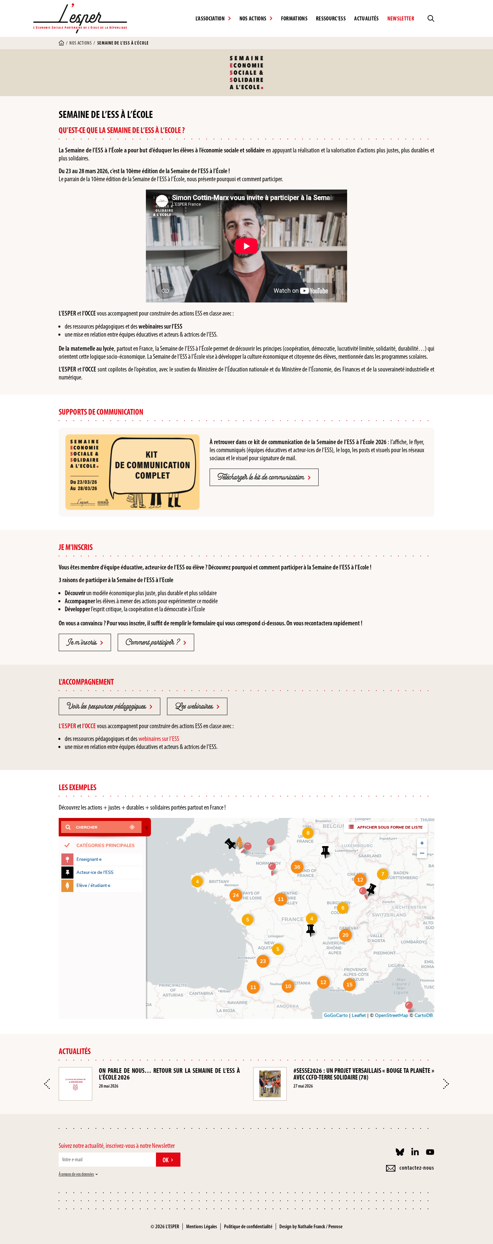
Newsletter (400, 18)
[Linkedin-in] (415, 1152)
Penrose (335, 1226)
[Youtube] (430, 1152)
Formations (294, 18)
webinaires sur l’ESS (159, 739)
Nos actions (80, 43)
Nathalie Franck (311, 1226)
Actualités (366, 18)
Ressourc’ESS (331, 18)
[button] (47, 1084)
